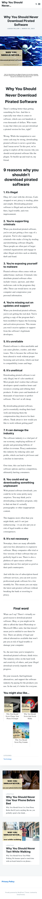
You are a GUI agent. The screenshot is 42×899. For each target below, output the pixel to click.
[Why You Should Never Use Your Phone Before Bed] (21, 780)
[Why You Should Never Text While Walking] (21, 831)
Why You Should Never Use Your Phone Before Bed (20, 800)
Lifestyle (10, 794)
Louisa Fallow (13, 28)
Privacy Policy (8, 881)
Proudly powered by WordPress (14, 892)
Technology (7, 759)
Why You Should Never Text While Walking (20, 850)
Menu (39, 4)
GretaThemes (21, 894)
